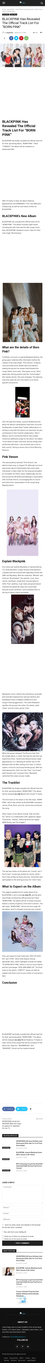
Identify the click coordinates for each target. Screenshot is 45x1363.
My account (21, 1360)
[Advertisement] (22, 93)
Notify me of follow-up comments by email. (19, 1236)
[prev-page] (3, 1175)
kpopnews (10, 32)
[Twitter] (16, 38)
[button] (42, 3)
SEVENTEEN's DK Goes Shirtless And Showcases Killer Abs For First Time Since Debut (29, 1143)
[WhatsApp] (26, 38)
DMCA (21, 1358)
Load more (21, 1303)
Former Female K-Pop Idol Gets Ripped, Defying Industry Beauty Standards (27, 1294)
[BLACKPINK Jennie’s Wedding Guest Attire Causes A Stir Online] (8, 1155)
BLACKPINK (10, 9)
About (33, 1358)
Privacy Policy (14, 1358)
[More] (30, 1109)
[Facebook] (11, 38)
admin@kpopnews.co (18, 1337)
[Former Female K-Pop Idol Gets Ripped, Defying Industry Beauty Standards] (8, 1295)
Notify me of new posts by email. (15, 1239)
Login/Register (31, 1360)
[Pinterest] (21, 38)
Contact (27, 1358)
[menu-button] (4, 3)
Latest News (13, 14)
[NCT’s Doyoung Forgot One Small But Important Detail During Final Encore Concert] (8, 1167)
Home (4, 9)
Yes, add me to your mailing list (15, 1232)
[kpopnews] (3, 33)
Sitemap (6, 1360)
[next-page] (7, 1175)
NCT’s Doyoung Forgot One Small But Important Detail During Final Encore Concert (29, 1166)
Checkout (13, 1360)
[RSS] (28, 1346)
